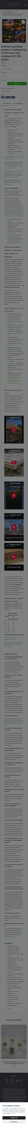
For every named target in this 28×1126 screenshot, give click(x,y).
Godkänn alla (14, 1117)
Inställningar (14, 1121)
